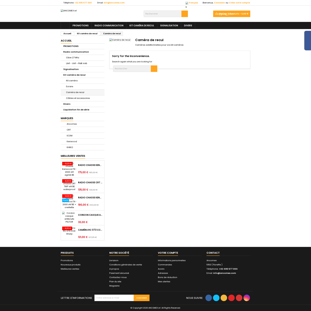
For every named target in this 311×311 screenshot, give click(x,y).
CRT (68, 129)
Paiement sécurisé (119, 273)
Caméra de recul (75, 92)
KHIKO (69, 147)
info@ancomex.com (114, 2)
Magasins (114, 285)
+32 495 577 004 (83, 2)
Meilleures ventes (70, 268)
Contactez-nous (118, 277)
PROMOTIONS (81, 25)
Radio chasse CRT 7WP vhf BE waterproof (90, 182)
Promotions (67, 260)
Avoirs (161, 268)
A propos (114, 268)
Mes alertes (164, 281)
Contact (213, 253)
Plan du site (115, 281)
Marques (67, 118)
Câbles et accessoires (78, 98)
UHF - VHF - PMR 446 (76, 63)
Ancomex (71, 123)
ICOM (69, 135)
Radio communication (109, 25)
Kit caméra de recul (141, 25)
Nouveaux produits (71, 264)
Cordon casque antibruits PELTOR (90, 215)
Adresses (163, 273)
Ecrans (69, 86)
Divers (188, 25)
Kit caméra (72, 80)
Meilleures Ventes (73, 156)
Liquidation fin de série (76, 109)
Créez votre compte (239, 2)
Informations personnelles (172, 260)
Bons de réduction (167, 277)
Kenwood (71, 141)
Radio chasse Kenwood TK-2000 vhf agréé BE (90, 165)
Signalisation (169, 25)
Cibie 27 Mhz (72, 57)
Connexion (219, 2)
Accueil (66, 41)
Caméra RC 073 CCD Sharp (90, 230)
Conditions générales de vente (125, 264)
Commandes (165, 264)
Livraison (113, 260)
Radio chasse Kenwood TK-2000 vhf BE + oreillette (90, 197)
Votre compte (168, 253)
